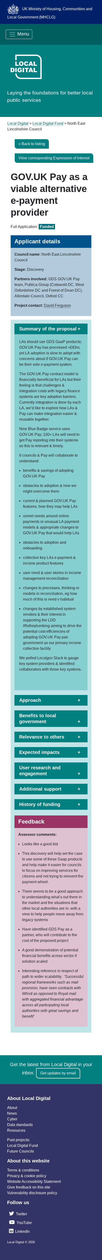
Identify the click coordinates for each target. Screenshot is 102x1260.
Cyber (12, 1119)
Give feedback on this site (28, 1187)
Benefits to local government (37, 718)
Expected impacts (39, 752)
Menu (22, 33)
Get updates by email (58, 1073)
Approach (30, 700)
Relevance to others (41, 736)
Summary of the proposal (48, 328)
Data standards (20, 1125)
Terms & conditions (23, 1170)
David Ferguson (57, 305)
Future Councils (20, 1151)
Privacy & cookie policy (26, 1176)
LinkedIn (22, 1231)
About (12, 1108)
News (12, 1113)
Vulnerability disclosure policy (32, 1193)
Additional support (40, 789)
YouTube (24, 1223)
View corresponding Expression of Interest (54, 158)
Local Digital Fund (22, 1146)
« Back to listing (32, 144)
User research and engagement (39, 770)
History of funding (39, 804)
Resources (16, 1130)
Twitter (21, 1214)
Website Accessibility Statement (34, 1182)
